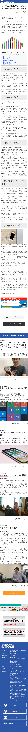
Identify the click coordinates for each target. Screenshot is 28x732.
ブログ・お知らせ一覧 (14, 323)
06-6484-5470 (14, 717)
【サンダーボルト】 (8, 64)
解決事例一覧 (14, 593)
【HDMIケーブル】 (7, 60)
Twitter (14, 705)
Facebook (14, 711)
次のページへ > (19, 317)
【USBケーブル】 (7, 58)
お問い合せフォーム (14, 723)
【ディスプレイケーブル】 (10, 62)
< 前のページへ (9, 317)
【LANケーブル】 (7, 57)
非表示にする (15, 54)
